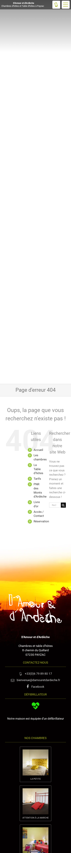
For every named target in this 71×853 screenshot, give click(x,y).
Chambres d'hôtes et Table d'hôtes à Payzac (22, 4)
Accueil (38, 450)
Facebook (37, 686)
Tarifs (37, 478)
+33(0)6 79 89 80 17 (38, 673)
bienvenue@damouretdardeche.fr (38, 680)
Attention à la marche (35, 817)
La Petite (35, 779)
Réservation (41, 521)
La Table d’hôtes (38, 469)
